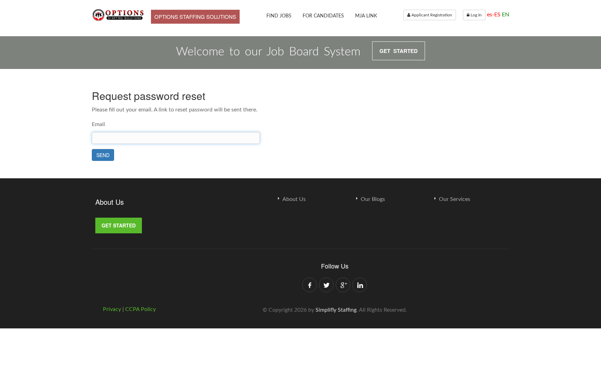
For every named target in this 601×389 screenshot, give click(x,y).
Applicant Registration (431, 15)
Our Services (454, 199)
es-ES (493, 14)
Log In (476, 15)
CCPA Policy (140, 309)
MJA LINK (366, 16)
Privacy (112, 309)
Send (103, 154)
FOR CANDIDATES (323, 16)
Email (98, 124)
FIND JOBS (278, 16)
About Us (294, 199)
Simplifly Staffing (335, 310)
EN (505, 14)
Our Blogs (373, 199)
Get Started (398, 51)
